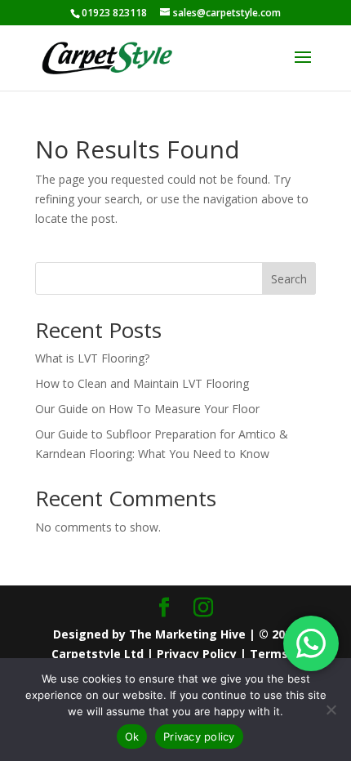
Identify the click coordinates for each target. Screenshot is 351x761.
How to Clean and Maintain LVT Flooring (142, 383)
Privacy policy (199, 736)
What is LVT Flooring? (92, 358)
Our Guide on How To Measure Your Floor (147, 408)
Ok (132, 736)
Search (289, 279)
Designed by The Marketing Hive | (156, 634)
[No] (330, 709)
